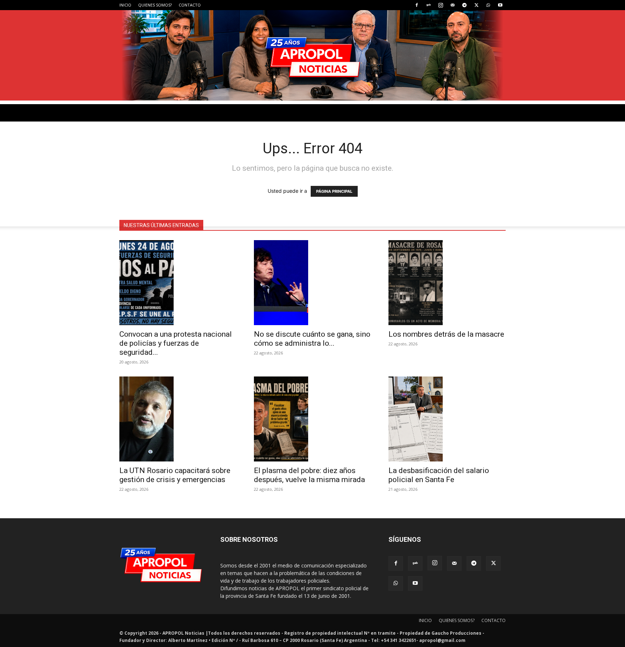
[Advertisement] (312, 154)
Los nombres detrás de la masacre (446, 334)
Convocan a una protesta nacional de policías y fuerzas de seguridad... (175, 343)
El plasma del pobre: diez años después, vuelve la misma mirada (309, 475)
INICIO (125, 5)
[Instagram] (440, 5)
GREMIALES (203, 217)
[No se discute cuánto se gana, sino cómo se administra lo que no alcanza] (312, 282)
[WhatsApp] (488, 5)
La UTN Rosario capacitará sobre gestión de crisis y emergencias (174, 475)
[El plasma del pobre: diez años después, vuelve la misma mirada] (312, 418)
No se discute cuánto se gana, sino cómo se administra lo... (312, 339)
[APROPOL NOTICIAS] (312, 55)
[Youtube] (500, 5)
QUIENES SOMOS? (155, 5)
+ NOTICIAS (337, 217)
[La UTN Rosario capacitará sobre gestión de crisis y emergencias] (178, 418)
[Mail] (452, 5)
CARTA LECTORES (249, 217)
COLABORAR (297, 217)
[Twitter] (476, 5)
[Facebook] (416, 5)
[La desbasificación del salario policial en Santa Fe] (447, 418)
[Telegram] (464, 5)
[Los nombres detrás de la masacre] (447, 282)
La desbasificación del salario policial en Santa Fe (438, 475)
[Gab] (428, 5)
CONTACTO (190, 5)
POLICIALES (164, 217)
